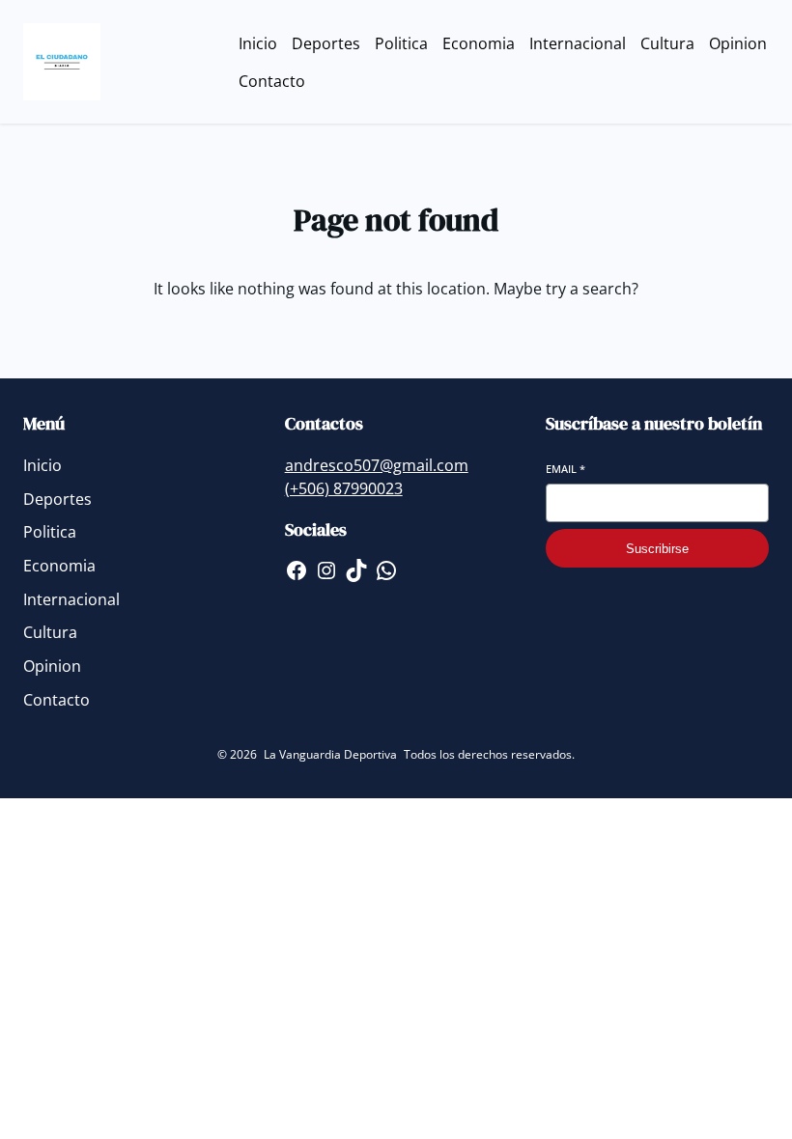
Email (565, 468)
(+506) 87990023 (344, 488)
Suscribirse (657, 549)
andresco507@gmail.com (376, 465)
